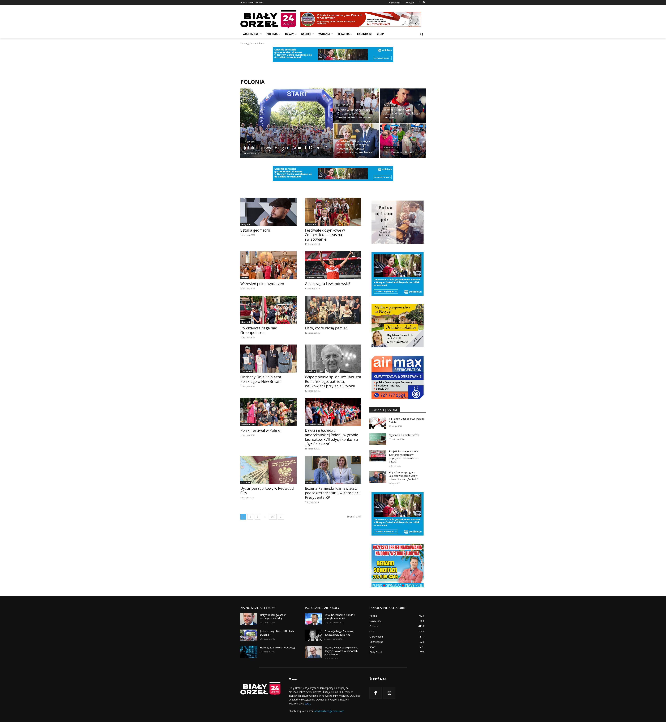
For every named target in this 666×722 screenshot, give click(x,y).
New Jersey (310, 322)
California (343, 105)
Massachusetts (391, 147)
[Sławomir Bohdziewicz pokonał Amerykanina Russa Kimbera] (403, 105)
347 (273, 516)
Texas (340, 137)
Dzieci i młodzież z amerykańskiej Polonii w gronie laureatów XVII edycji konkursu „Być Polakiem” (331, 437)
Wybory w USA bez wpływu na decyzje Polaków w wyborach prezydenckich (341, 651)
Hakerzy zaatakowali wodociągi (277, 647)
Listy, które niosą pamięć (326, 328)
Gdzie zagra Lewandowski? (327, 283)
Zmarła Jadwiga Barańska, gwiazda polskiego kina (339, 633)
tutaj (307, 703)
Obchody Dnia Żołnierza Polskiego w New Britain (260, 379)
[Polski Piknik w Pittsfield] (403, 141)
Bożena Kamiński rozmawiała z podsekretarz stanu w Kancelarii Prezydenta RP (332, 493)
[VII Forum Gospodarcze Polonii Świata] (377, 423)
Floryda (244, 278)
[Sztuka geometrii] (268, 212)
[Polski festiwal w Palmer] (268, 412)
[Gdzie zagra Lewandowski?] (333, 265)
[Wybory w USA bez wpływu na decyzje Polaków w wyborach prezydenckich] (313, 652)
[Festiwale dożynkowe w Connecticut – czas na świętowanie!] (333, 212)
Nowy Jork (250, 142)
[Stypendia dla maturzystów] (377, 439)
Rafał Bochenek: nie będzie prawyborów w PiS (340, 616)
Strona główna (247, 43)
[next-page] (281, 517)
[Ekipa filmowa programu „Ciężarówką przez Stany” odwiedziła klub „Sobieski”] (377, 477)
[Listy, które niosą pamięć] (333, 310)
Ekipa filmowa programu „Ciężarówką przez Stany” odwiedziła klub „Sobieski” (403, 476)
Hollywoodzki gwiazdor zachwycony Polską (273, 616)
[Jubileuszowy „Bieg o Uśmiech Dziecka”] (286, 123)
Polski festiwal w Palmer (261, 430)
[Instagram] (424, 3)
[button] (421, 34)
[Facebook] (419, 3)
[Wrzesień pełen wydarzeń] (268, 265)
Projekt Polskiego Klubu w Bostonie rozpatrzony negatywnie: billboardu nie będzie (403, 456)
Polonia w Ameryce (314, 278)
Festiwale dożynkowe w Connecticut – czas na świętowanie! (325, 235)
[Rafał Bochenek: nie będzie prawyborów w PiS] (313, 619)
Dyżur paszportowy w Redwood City (267, 490)
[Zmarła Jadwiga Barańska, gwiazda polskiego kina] (313, 635)
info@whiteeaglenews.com (329, 711)
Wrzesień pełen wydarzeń (262, 283)
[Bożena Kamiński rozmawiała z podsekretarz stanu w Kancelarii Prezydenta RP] (333, 470)
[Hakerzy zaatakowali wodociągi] (248, 652)
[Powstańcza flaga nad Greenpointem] (268, 310)
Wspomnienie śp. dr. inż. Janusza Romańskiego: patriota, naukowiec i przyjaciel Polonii (333, 381)
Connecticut (390, 105)
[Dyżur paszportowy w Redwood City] (268, 470)
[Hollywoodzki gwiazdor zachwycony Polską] (248, 619)
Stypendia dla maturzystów (404, 435)
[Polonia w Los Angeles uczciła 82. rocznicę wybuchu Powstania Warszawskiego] (356, 105)
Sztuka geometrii (255, 230)
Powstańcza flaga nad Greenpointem (258, 330)
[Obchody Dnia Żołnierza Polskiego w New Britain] (268, 359)
